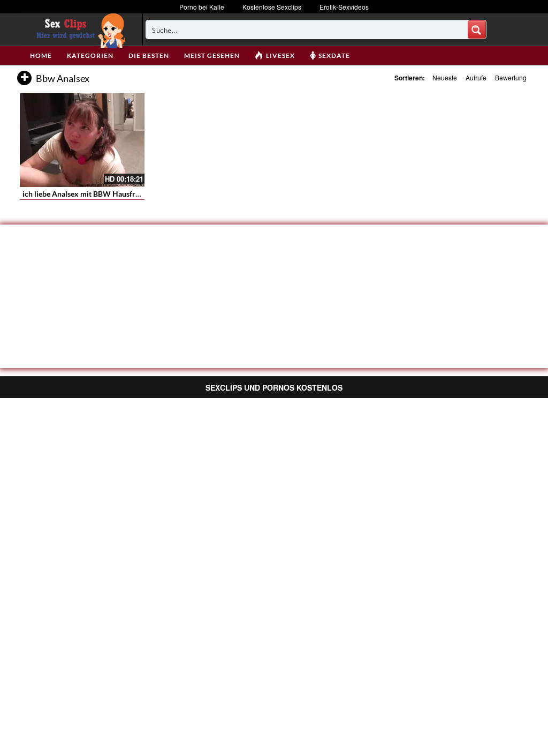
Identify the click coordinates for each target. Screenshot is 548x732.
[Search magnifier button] (477, 29)
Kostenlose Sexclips (271, 6)
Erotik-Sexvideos (344, 6)
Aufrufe (476, 77)
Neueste (444, 77)
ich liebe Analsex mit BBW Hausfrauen (86, 193)
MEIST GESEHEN (212, 55)
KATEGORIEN (90, 55)
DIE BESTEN (148, 55)
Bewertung (511, 77)
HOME (41, 55)
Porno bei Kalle (201, 6)
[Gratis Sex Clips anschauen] (78, 29)
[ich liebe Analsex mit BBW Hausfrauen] (82, 139)
